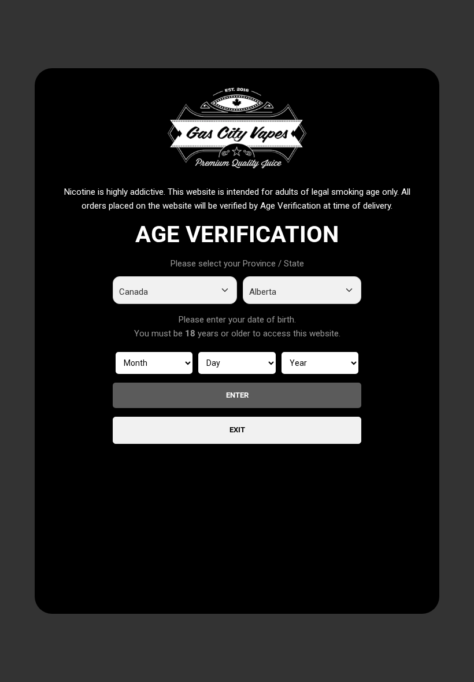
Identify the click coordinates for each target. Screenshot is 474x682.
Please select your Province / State (237, 263)
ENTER (237, 395)
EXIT (237, 429)
